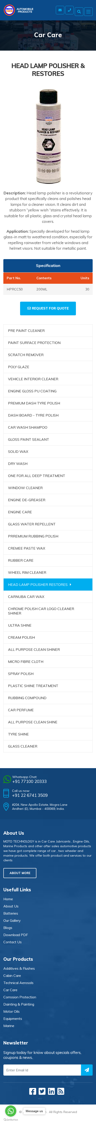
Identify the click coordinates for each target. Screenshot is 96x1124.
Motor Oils (11, 1011)
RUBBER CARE (20, 560)
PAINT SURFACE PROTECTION (34, 342)
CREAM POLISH (21, 637)
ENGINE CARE (20, 512)
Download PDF (15, 935)
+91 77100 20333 (29, 781)
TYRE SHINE (18, 734)
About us (11, 906)
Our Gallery (12, 920)
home (8, 899)
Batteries (10, 913)
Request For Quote (50, 308)
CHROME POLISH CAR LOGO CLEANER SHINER (41, 610)
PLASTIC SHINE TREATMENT (33, 685)
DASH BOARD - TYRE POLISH (33, 415)
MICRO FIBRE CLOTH (25, 661)
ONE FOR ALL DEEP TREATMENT (36, 475)
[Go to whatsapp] (10, 1111)
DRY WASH (17, 463)
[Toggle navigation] (88, 11)
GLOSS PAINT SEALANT (28, 439)
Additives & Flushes (19, 968)
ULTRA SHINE (19, 625)
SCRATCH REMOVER (26, 354)
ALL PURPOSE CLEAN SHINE (32, 722)
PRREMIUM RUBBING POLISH (33, 536)
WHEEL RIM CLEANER (27, 572)
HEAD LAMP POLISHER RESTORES (38, 584)
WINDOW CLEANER (25, 488)
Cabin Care (12, 975)
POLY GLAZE (18, 367)
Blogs (7, 927)
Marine (8, 1025)
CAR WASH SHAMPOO (27, 427)
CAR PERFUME (21, 710)
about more (20, 873)
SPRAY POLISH (20, 673)
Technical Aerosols (18, 982)
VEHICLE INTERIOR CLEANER (33, 379)
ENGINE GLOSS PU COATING (32, 391)
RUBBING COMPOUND (27, 698)
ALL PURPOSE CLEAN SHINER (34, 649)
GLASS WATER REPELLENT (32, 524)
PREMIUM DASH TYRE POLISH (34, 403)
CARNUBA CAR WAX (26, 596)
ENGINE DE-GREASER (26, 500)
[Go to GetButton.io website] (11, 1119)
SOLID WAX (18, 451)
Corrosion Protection (19, 997)
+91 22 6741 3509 (30, 795)
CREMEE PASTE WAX (26, 548)
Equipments (12, 1018)
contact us (12, 942)
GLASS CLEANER (22, 746)
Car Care (10, 990)
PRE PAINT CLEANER (26, 330)
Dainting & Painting (18, 1004)
